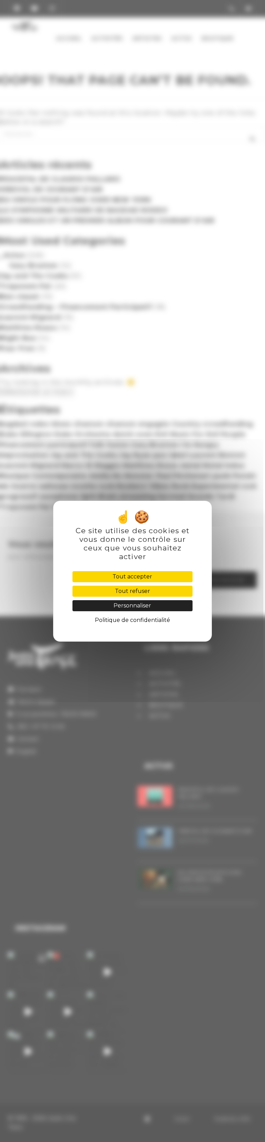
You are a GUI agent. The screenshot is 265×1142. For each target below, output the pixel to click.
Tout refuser (132, 591)
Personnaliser (132, 605)
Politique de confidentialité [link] (132, 620)
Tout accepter (132, 576)
